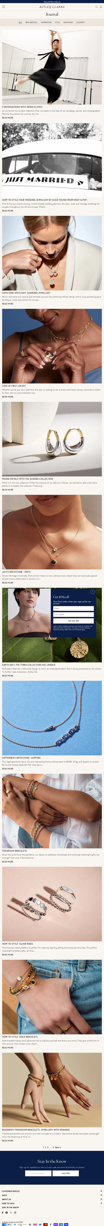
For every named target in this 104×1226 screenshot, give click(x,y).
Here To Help (8, 1203)
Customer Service (11, 1191)
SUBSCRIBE (65, 1173)
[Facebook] (2, 1213)
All (20, 22)
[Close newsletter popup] (93, 592)
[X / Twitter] (11, 1213)
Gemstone (68, 22)
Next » (58, 1147)
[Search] (96, 6)
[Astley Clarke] (52, 7)
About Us (6, 1199)
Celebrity (80, 22)
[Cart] (101, 6)
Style (57, 22)
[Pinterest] (7, 1213)
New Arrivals (31, 22)
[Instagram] (15, 1213)
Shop (4, 1195)
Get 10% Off (73, 621)
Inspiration (46, 22)
